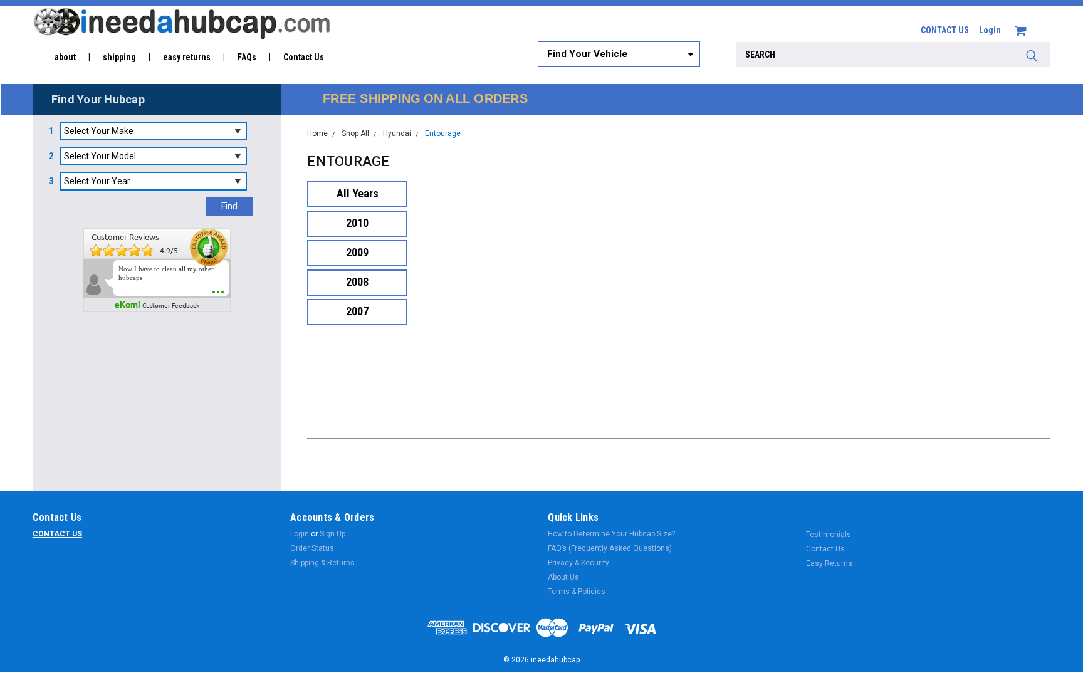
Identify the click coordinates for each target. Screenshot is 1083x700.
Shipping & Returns (322, 562)
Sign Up (332, 534)
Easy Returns (829, 563)
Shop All (355, 133)
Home (317, 133)
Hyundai (397, 133)
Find (229, 206)
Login (990, 30)
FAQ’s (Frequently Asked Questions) (610, 548)
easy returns (187, 57)
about (65, 57)
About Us (563, 577)
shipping (119, 57)
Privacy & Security (578, 562)
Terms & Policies (576, 591)
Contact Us (303, 57)
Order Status (312, 548)
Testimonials (828, 534)
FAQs (247, 57)
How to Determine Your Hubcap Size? (611, 534)
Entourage (443, 133)
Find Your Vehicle (587, 54)
